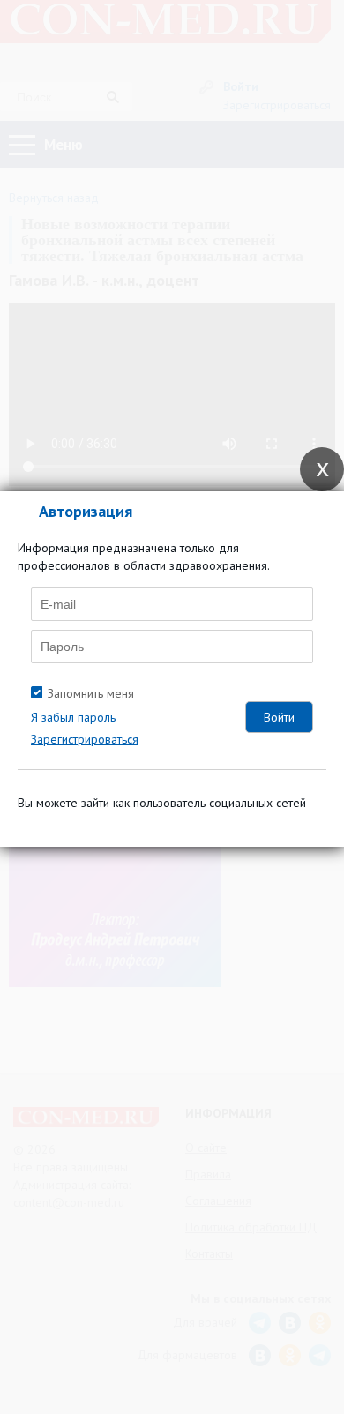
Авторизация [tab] (85, 511)
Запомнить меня (91, 693)
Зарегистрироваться (84, 739)
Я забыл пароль (73, 717)
